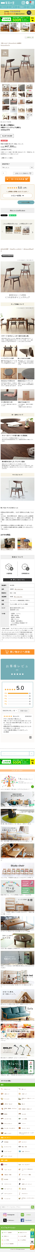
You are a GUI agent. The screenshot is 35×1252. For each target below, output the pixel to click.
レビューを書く (26, 202)
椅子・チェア (4, 43)
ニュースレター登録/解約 (8, 1243)
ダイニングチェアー (5, 45)
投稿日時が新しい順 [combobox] (9, 710)
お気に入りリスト (23, 1232)
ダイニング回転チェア (7, 549)
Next (32, 66)
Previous (3, 66)
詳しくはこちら (19, 589)
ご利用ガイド (6, 1236)
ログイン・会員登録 (7, 1232)
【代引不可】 (6, 164)
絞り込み (24, 710)
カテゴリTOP (4, 249)
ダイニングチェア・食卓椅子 (15, 43)
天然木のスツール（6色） (25, 549)
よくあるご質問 (23, 1236)
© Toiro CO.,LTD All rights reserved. (17, 1249)
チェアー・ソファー (16, 249)
